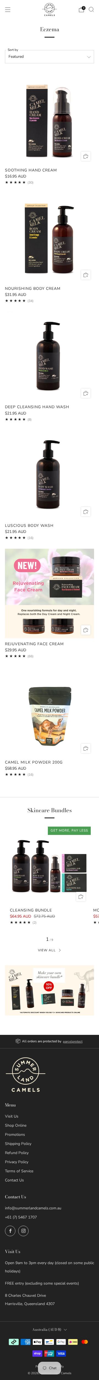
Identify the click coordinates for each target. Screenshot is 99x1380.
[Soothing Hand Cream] (49, 120)
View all (47, 950)
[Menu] (7, 9)
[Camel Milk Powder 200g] (49, 712)
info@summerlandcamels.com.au (33, 1208)
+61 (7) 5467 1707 (21, 1217)
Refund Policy (17, 1152)
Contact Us (14, 1180)
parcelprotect (72, 1041)
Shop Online (15, 1125)
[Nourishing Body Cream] (49, 238)
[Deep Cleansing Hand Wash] (49, 356)
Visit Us (11, 1116)
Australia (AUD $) (46, 1329)
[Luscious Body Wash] (49, 475)
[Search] (91, 9)
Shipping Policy (18, 1143)
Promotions (15, 1134)
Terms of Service (19, 1171)
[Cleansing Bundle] (49, 865)
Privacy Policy (16, 1162)
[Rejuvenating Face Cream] (49, 593)
